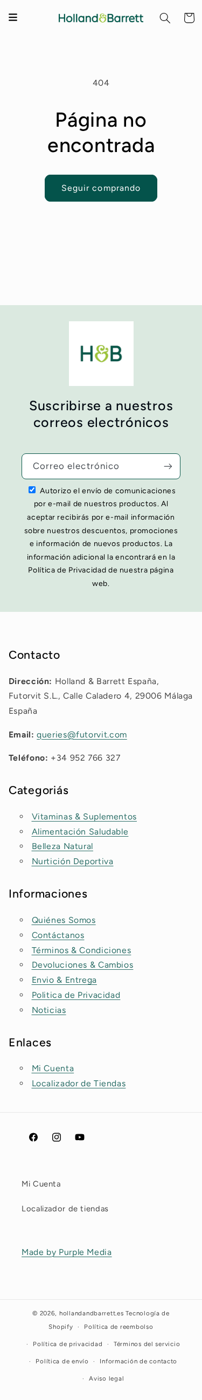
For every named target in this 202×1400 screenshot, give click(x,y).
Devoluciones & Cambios (83, 965)
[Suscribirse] (168, 466)
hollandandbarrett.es (91, 1313)
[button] (165, 17)
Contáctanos (58, 935)
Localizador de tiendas (65, 1208)
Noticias (49, 1010)
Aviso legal (106, 1378)
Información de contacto (138, 1361)
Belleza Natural (62, 846)
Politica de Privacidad (76, 995)
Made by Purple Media (67, 1252)
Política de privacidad (67, 1344)
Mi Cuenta (53, 1068)
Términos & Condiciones (81, 950)
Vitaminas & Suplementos (84, 816)
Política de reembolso (118, 1326)
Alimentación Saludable (80, 831)
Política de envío (62, 1361)
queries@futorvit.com (82, 734)
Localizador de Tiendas (79, 1083)
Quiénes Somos (64, 920)
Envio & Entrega (64, 980)
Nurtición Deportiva (73, 861)
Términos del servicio (147, 1344)
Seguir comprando (101, 188)
